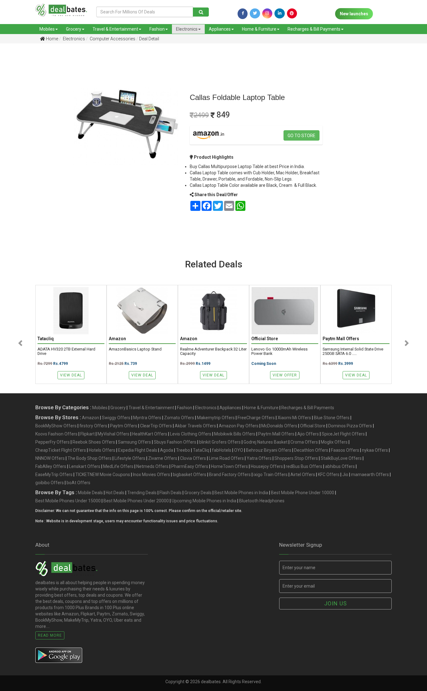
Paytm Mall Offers (276, 433)
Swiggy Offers (116, 417)
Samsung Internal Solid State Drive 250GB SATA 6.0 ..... (353, 351)
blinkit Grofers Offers (220, 442)
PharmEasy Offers (189, 466)
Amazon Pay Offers (239, 425)
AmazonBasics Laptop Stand (135, 349)
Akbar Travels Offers (195, 425)
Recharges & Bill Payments (314, 29)
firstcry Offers (93, 425)
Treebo (183, 450)
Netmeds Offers (152, 466)
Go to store (301, 135)
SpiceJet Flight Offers (343, 433)
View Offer (285, 375)
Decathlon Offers (311, 450)
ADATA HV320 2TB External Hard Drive (66, 351)
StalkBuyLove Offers (341, 458)
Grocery (73, 29)
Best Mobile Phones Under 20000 (136, 500)
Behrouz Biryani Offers (268, 450)
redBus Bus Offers (304, 466)
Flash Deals (170, 492)
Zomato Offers (179, 417)
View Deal (71, 375)
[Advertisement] (31, 146)
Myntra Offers (147, 417)
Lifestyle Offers (129, 458)
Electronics (187, 29)
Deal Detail (149, 38)
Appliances (220, 29)
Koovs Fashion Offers (56, 433)
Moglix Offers (334, 442)
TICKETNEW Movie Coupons (102, 474)
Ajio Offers (308, 433)
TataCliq (201, 450)
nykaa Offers (375, 450)
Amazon (90, 417)
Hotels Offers (102, 450)
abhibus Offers (340, 466)
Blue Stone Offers (331, 417)
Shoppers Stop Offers (296, 458)
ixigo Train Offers (271, 474)
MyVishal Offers (113, 433)
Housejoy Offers (267, 466)
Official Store (312, 425)
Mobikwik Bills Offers (234, 433)
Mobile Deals (90, 492)
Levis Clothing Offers (190, 433)
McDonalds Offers (279, 425)
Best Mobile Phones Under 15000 (68, 500)
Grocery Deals (198, 492)
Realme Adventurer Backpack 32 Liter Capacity (213, 351)
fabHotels (221, 450)
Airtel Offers (302, 474)
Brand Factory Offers (230, 474)
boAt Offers (78, 482)
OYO (238, 450)
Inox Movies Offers (151, 474)
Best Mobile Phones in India (241, 492)
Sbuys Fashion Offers (175, 442)
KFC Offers (328, 474)
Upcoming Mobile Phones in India (204, 500)
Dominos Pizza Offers (350, 425)
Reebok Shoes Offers (94, 442)
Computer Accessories (112, 38)
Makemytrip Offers (216, 417)
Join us (335, 603)
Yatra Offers (259, 458)
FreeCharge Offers (256, 417)
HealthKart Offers (149, 433)
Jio (345, 474)
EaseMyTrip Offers (54, 474)
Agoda (166, 450)
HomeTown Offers (229, 466)
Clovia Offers (193, 458)
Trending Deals (142, 492)
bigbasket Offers (189, 474)
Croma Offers (304, 442)
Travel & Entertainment (115, 29)
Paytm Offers (123, 425)
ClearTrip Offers (156, 425)
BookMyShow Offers (56, 425)
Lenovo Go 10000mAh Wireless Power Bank (279, 351)
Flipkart (87, 433)
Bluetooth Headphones (261, 500)
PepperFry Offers (52, 442)
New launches (354, 13)
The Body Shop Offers (90, 458)
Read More (50, 635)
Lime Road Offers (226, 458)
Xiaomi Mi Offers (294, 417)
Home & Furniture (259, 29)
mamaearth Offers (370, 474)
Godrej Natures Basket (266, 442)
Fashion (157, 29)
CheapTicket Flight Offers (60, 450)
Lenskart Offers (84, 466)
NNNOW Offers (50, 458)
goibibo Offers (49, 482)
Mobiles (47, 29)
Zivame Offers (162, 458)
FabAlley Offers (50, 466)
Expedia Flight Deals (137, 450)
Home (51, 38)
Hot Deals (115, 492)
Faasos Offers (345, 450)
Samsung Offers (134, 442)
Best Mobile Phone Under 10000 (302, 492)
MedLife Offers (118, 466)
